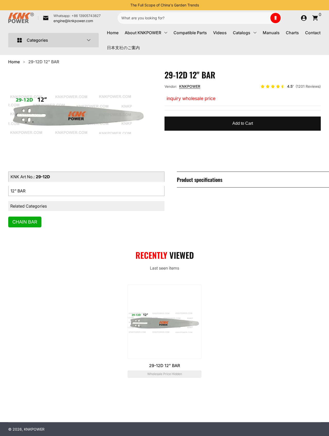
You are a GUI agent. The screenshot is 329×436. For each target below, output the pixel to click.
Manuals (271, 32)
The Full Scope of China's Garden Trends (164, 5)
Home (112, 32)
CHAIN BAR (24, 222)
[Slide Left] (126, 5)
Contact (313, 32)
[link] (69, 18)
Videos (220, 32)
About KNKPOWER (143, 32)
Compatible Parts (190, 32)
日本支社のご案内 (123, 47)
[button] (275, 18)
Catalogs (241, 32)
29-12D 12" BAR (43, 61)
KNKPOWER (189, 86)
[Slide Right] (203, 5)
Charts (292, 32)
